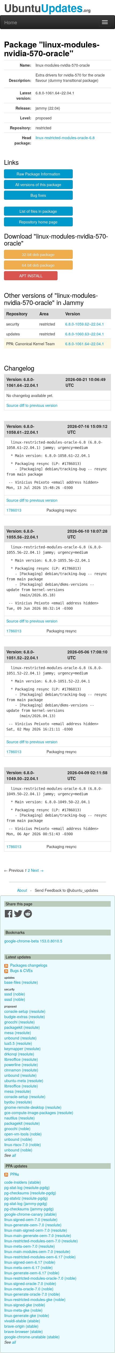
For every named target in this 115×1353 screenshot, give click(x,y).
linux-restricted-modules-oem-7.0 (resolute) (41, 1240)
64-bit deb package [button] (38, 265)
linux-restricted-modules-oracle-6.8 (65, 137)
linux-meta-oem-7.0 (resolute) (29, 1246)
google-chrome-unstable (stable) (32, 1336)
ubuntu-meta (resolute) (23, 1080)
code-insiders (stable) (22, 1182)
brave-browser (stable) (23, 1331)
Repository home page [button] (38, 221)
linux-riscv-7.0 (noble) (22, 1144)
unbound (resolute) (20, 1038)
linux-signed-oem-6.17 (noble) (29, 1262)
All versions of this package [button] (38, 184)
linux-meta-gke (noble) (23, 1310)
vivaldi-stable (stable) (22, 1320)
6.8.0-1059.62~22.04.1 (84, 324)
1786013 (13, 510)
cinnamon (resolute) (21, 1070)
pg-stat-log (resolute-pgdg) (27, 1187)
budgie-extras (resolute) (24, 1016)
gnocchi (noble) (17, 1128)
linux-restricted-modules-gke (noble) (35, 1299)
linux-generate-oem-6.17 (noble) (31, 1272)
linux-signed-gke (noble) (24, 1304)
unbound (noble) (18, 1139)
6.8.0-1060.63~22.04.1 (84, 333)
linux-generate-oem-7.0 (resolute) (33, 1224)
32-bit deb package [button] (38, 254)
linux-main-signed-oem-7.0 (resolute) (35, 1230)
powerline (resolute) (21, 1064)
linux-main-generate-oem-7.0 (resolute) (37, 1235)
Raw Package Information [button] (38, 173)
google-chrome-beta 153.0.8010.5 (33, 941)
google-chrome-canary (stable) (30, 1214)
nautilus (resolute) (19, 1118)
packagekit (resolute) (22, 1027)
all (14, 1155)
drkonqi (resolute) (19, 1054)
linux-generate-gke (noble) (26, 1315)
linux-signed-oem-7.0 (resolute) (30, 1219)
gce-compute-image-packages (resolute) (38, 1112)
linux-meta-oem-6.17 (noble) (28, 1267)
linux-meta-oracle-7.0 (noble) (28, 1288)
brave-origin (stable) (21, 1326)
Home (10, 22)
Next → (37, 870)
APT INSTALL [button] (31, 275)
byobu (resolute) (18, 1102)
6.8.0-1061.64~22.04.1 (84, 343)
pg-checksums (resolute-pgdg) (30, 1192)
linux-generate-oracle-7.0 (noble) (32, 1294)
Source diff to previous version (31, 405)
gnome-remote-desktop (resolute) (33, 1107)
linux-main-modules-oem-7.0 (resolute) (37, 1251)
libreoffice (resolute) (21, 1059)
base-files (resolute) (21, 982)
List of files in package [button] (38, 211)
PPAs (14, 1174)
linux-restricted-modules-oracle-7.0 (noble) (40, 1278)
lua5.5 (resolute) (18, 1043)
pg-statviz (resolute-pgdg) (26, 1198)
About (22, 890)
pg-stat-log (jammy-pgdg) (25, 1203)
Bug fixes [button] (38, 195)
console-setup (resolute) (24, 1011)
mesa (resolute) (17, 1032)
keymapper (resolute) (22, 1048)
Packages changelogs (28, 965)
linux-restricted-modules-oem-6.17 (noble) (40, 1256)
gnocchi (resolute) (19, 1022)
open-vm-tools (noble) (23, 1134)
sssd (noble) (14, 994)
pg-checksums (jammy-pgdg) (29, 1208)
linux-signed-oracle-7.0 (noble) (30, 1283)
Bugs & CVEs (21, 970)
